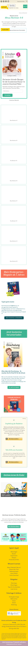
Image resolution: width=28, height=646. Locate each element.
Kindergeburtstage (14, 597)
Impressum (6, 624)
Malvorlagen (14, 551)
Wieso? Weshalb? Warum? (14, 567)
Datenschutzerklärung (6, 495)
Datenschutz (13, 624)
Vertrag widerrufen (14, 628)
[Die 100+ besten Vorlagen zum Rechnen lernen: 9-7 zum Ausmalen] (13, 193)
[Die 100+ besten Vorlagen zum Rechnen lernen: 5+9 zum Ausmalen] (13, 213)
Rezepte (14, 557)
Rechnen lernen (14, 15)
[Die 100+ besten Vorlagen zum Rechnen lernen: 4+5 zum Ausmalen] (13, 152)
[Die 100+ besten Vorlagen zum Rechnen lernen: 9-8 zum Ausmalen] (13, 33)
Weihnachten (14, 599)
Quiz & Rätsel (13, 573)
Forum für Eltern (21, 626)
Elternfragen (14, 585)
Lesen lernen (14, 589)
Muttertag (14, 604)
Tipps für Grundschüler (14, 587)
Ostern (14, 600)
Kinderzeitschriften (21, 1)
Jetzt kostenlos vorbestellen (14, 317)
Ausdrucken (5, 29)
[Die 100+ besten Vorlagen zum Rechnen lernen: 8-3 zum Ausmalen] (13, 173)
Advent (14, 602)
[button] (14, 489)
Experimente (14, 555)
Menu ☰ (25, 6)
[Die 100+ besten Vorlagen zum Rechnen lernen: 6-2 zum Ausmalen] (13, 112)
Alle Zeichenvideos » (14, 526)
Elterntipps (14, 583)
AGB (18, 624)
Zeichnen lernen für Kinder (14, 475)
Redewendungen (14, 571)
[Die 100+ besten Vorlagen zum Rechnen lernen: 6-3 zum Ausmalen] (13, 233)
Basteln (14, 553)
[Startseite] (9, 9)
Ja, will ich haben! (14, 387)
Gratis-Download (14, 575)
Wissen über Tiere (14, 569)
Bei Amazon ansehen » (14, 438)
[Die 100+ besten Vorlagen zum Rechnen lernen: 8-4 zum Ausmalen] (13, 253)
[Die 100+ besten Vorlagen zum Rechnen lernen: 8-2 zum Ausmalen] (13, 132)
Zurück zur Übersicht (14, 100)
